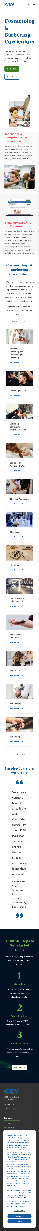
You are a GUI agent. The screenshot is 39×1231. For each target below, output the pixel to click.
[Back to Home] (9, 4)
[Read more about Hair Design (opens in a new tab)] (19, 658)
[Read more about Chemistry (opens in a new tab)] (19, 519)
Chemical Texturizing (19, 499)
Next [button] (23, 754)
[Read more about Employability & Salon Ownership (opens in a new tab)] (19, 586)
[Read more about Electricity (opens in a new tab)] (19, 553)
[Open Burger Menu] (34, 4)
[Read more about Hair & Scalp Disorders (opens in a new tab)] (19, 622)
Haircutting (15, 737)
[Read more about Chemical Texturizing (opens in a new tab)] (19, 486)
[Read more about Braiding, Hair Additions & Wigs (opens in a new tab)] (19, 450)
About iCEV (7, 1124)
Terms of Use (22, 1197)
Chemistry (15, 532)
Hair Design (15, 670)
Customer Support (10, 1109)
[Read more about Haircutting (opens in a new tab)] (19, 724)
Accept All (19, 1216)
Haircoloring (15, 703)
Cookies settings (19, 1211)
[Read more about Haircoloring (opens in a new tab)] (19, 691)
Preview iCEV (12, 69)
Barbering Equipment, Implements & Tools (19, 427)
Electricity (15, 565)
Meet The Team (9, 1127)
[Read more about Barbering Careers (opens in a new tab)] (19, 378)
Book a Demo (12, 77)
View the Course (16, 362)
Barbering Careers (18, 391)
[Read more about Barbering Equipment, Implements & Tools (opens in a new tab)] (19, 411)
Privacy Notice (24, 1154)
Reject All (19, 1221)
